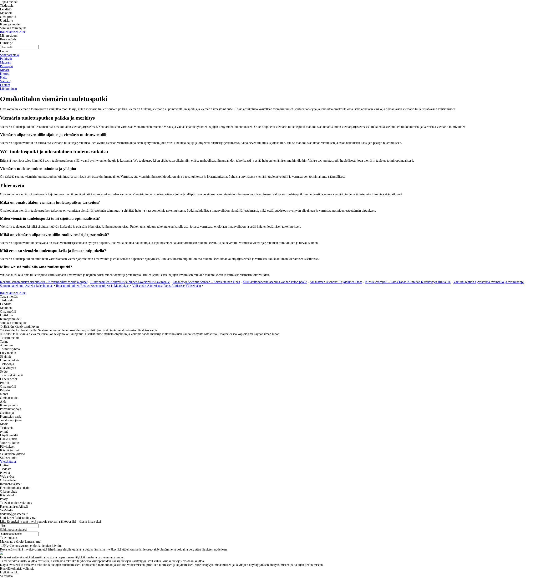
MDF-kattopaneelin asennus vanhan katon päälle (275, 282)
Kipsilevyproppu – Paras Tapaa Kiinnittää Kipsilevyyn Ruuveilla (408, 282)
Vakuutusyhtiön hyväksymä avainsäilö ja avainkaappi (488, 282)
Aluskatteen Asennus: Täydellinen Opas (336, 282)
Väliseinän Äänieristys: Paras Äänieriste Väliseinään (166, 285)
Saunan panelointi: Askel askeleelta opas (26, 285)
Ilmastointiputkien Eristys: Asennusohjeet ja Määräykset (92, 285)
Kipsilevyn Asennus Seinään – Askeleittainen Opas (206, 282)
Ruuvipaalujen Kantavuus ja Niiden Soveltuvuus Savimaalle (130, 282)
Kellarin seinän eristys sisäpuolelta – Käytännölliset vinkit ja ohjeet (43, 282)
